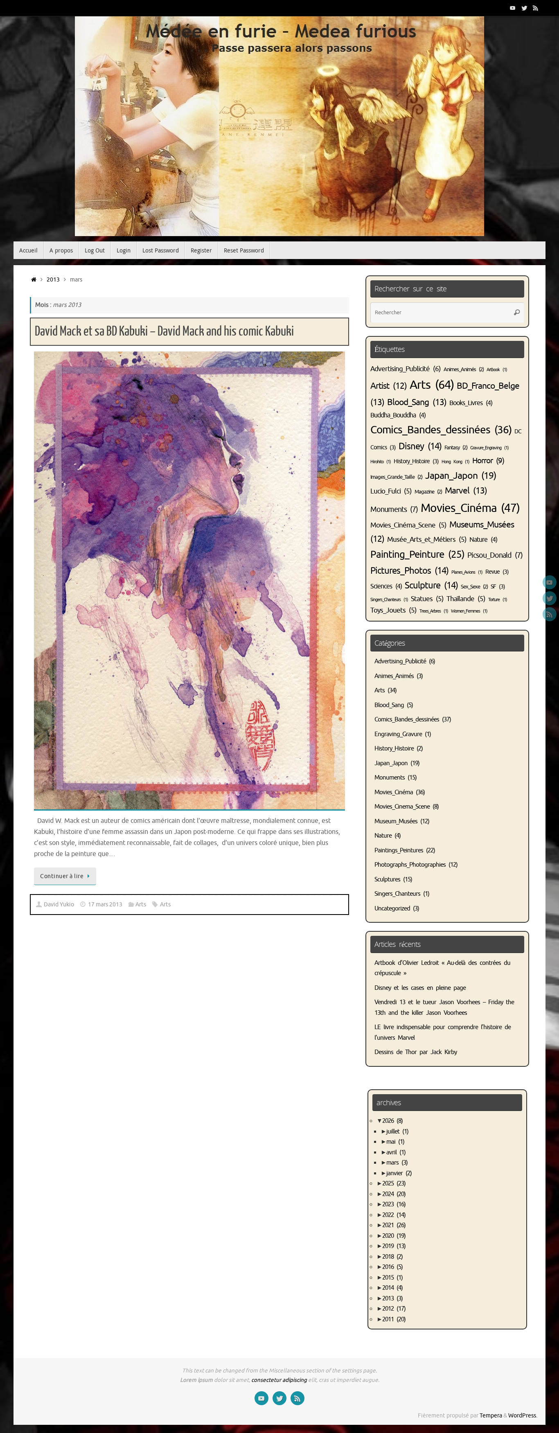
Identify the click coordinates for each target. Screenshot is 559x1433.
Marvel (466, 490)
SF (498, 586)
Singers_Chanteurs (389, 599)
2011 (394, 1319)
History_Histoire (416, 461)
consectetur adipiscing (279, 1380)
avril (396, 1152)
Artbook (497, 369)
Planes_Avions (466, 572)
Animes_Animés (464, 369)
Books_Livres (470, 403)
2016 (392, 1267)
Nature (483, 540)
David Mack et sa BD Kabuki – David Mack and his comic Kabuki (164, 331)
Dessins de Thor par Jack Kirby (415, 1052)
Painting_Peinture (417, 554)
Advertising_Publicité (405, 368)
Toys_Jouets (393, 610)
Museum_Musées (395, 821)
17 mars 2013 (105, 904)
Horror (488, 460)
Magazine (428, 492)
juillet (397, 1132)
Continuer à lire (61, 876)
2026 (392, 1121)
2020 (394, 1236)
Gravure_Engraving (489, 448)
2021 (394, 1225)
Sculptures (387, 879)
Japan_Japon (460, 476)
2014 (392, 1288)
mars (397, 1163)
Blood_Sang (416, 402)
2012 (394, 1309)
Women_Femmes (469, 611)
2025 (394, 1183)
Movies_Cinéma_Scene (408, 525)
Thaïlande (465, 599)
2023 (394, 1204)
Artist (388, 386)
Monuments (394, 509)
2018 (392, 1257)
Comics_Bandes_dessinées (441, 430)
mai (395, 1142)
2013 (53, 279)
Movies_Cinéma (470, 508)
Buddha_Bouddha (398, 415)
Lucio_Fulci (391, 491)
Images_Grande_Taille (396, 477)
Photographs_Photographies (410, 865)
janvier (399, 1173)
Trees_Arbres (433, 611)
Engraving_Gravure (398, 734)
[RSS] (535, 8)
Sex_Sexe (474, 587)
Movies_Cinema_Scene (402, 807)
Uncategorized (392, 909)
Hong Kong (455, 461)
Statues (427, 599)
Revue (497, 571)
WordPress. (522, 1415)
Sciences (386, 586)
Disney (420, 446)
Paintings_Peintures (398, 850)
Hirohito (380, 461)
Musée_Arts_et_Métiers (427, 539)
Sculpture (431, 585)
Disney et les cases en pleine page (420, 988)
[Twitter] (524, 8)
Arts (140, 904)
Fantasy (455, 447)
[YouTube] (512, 8)
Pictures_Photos (409, 571)
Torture (497, 599)
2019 (394, 1246)
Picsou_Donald (495, 555)
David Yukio (59, 904)
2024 (394, 1194)
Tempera (491, 1415)
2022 (394, 1215)
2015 (392, 1278)
